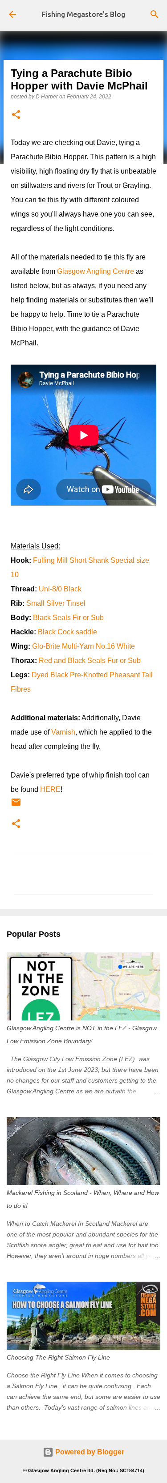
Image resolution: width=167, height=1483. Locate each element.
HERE (50, 789)
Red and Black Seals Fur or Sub (90, 660)
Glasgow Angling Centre (95, 271)
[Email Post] (16, 806)
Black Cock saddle (67, 632)
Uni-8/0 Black (60, 589)
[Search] (154, 14)
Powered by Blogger (88, 1452)
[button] (16, 115)
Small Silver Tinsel (56, 603)
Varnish (63, 732)
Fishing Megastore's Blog (83, 14)
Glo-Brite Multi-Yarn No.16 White (83, 646)
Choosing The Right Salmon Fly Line (58, 1357)
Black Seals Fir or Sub (68, 617)
